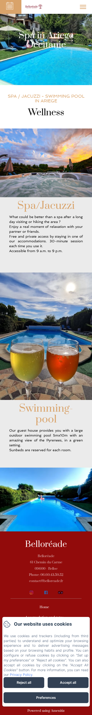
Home (44, 607)
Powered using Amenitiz (46, 711)
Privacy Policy (21, 674)
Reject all (24, 682)
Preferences (46, 697)
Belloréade (46, 544)
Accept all (68, 682)
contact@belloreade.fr (46, 581)
